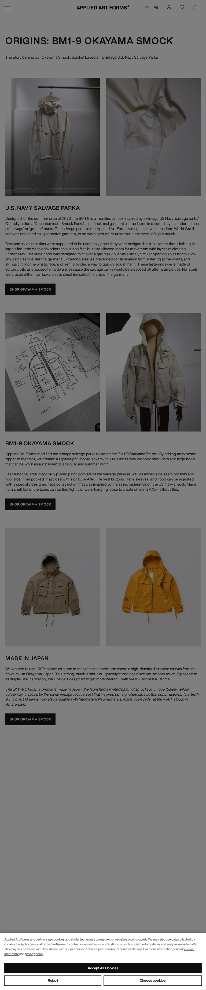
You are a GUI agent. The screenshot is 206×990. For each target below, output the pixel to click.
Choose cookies (152, 980)
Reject (53, 980)
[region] (103, 961)
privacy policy (34, 954)
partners (41, 939)
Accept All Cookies (103, 968)
